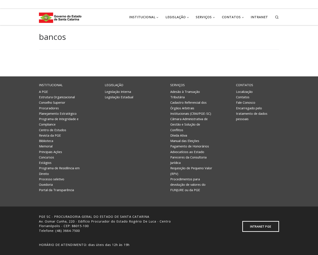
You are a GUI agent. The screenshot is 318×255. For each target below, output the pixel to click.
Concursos (46, 157)
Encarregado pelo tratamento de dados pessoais (251, 113)
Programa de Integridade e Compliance (59, 121)
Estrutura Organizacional (57, 97)
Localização (244, 91)
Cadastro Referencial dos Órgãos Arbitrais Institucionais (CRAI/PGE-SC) (190, 108)
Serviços (177, 85)
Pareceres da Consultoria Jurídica (188, 160)
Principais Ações (50, 152)
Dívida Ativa (178, 135)
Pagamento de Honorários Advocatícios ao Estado (189, 149)
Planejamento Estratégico (58, 113)
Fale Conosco (245, 102)
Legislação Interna (118, 91)
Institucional (51, 85)
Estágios (45, 162)
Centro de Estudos (52, 130)
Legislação (114, 85)
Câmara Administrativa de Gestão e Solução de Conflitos (189, 124)
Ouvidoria (46, 184)
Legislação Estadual (119, 97)
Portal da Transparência (56, 190)
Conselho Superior (52, 102)
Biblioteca (46, 141)
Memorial (46, 146)
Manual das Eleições (184, 141)
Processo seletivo (51, 179)
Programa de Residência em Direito (59, 171)
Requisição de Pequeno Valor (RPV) (191, 171)
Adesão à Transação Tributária (185, 94)
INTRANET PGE (260, 226)
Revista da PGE (50, 135)
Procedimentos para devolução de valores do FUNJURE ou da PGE (188, 184)
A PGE (43, 91)
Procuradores (49, 108)
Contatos (244, 85)
